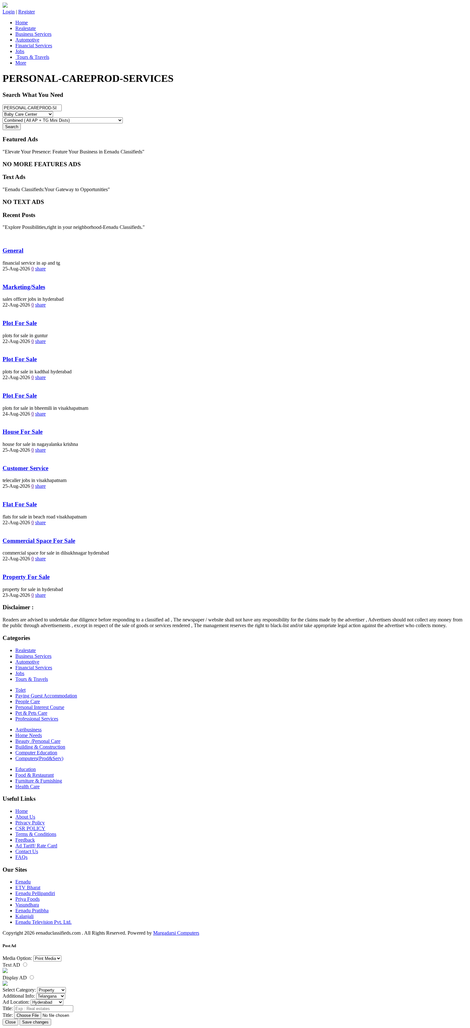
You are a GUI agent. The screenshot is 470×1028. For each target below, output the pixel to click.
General (13, 250)
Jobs (19, 51)
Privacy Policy (30, 822)
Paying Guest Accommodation (46, 695)
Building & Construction (40, 747)
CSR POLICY (30, 828)
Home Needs (28, 735)
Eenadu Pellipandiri (35, 893)
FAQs (21, 857)
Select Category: (19, 990)
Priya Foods (27, 899)
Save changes (35, 1022)
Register (26, 11)
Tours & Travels (32, 57)
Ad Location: (16, 1002)
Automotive (27, 40)
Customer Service (25, 468)
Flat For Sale (20, 504)
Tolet (20, 690)
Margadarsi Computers (176, 933)
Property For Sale (26, 576)
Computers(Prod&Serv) (39, 758)
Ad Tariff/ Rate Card (36, 845)
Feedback (25, 840)
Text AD (12, 965)
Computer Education (36, 752)
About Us (25, 817)
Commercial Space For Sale (39, 540)
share (40, 268)
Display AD (15, 977)
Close (10, 1022)
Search (11, 126)
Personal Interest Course (39, 707)
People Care (27, 701)
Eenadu (23, 881)
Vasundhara (27, 904)
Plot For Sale (20, 323)
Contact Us (26, 851)
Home (21, 22)
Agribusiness (28, 729)
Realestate (25, 28)
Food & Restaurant (34, 775)
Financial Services (33, 45)
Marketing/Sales (24, 287)
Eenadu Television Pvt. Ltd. (43, 922)
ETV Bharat (27, 887)
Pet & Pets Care (31, 713)
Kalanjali (24, 916)
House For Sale (23, 431)
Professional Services (36, 718)
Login (9, 11)
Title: (8, 1008)
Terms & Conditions (35, 834)
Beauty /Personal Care (37, 741)
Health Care (27, 786)
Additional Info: (19, 996)
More (20, 63)
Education (25, 769)
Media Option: (17, 958)
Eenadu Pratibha (32, 910)
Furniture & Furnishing (38, 780)
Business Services (33, 34)
